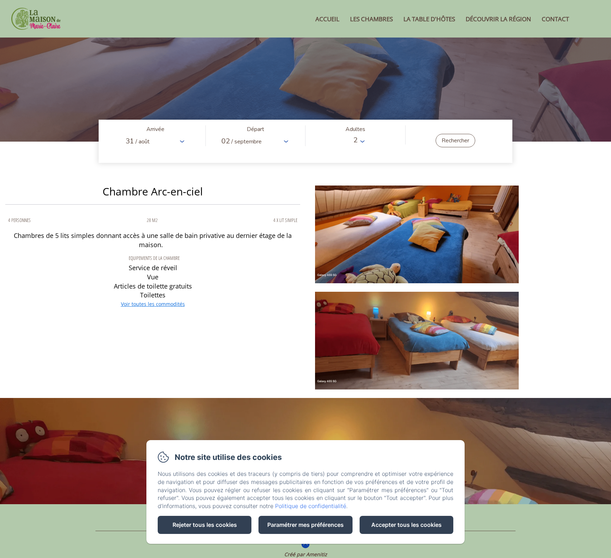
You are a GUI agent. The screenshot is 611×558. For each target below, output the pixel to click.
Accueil (327, 19)
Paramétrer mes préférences (305, 524)
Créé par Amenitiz (305, 554)
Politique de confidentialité (310, 505)
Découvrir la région (498, 19)
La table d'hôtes (429, 19)
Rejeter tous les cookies (205, 524)
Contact (555, 19)
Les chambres (371, 19)
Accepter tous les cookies (406, 524)
